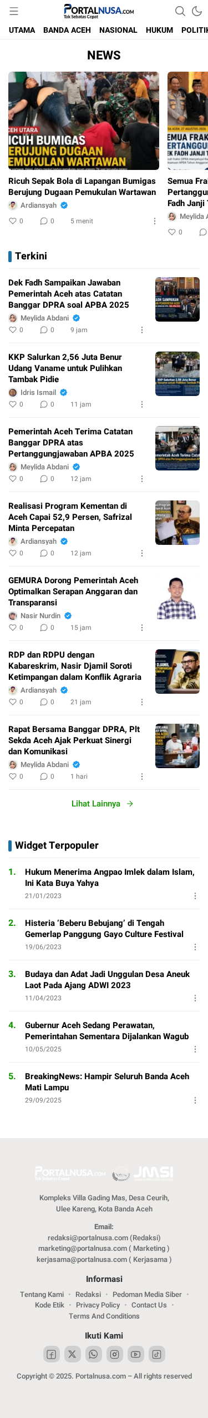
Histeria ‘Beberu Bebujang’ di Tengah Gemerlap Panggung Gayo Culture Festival (104, 929)
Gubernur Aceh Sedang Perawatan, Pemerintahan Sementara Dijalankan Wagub (107, 1031)
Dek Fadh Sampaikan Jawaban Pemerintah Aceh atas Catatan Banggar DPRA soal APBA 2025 (68, 293)
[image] (177, 299)
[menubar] (14, 11)
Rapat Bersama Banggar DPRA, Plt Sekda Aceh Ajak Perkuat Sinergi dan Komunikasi (74, 740)
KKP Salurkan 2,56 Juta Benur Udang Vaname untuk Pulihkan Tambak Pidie (65, 368)
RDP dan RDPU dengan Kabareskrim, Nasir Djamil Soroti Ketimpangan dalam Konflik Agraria (74, 666)
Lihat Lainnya (96, 804)
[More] (154, 221)
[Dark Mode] (197, 11)
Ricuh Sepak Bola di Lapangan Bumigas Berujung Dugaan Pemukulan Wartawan (82, 187)
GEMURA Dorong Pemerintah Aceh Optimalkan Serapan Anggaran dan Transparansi (73, 591)
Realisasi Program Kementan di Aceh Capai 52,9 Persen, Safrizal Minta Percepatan (70, 517)
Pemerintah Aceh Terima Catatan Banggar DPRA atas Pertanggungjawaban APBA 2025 (71, 442)
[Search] (180, 11)
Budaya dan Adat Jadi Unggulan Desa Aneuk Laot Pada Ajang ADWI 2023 (107, 980)
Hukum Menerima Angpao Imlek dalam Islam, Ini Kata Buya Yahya (110, 877)
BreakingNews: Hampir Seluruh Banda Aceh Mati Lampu (107, 1082)
